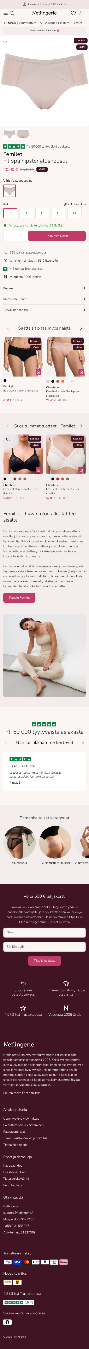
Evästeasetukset (14, 1172)
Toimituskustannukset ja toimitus (25, 1138)
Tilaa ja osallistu (44, 961)
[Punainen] (15, 479)
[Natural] (10, 479)
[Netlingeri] (44, 13)
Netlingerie (10, 1206)
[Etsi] (14, 13)
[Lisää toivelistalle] (5, 41)
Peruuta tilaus (12, 1185)
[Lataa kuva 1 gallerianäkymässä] (44, 81)
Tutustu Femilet (19, 598)
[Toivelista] (73, 13)
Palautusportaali (14, 1132)
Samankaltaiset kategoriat (44, 818)
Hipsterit (63, 23)
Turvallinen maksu (15, 310)
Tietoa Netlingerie (15, 1145)
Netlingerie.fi (19, 1336)
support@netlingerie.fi (18, 1213)
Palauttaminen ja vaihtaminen (23, 1125)
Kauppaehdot (12, 1165)
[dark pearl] (9, 191)
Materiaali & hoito (15, 299)
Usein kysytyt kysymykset (21, 1118)
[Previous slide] (5, 742)
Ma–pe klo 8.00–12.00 (18, 1219)
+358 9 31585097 (16, 1226)
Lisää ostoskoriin (57, 236)
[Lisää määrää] (23, 236)
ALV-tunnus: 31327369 (19, 1232)
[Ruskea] (57, 381)
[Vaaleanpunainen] (47, 381)
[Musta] (5, 380)
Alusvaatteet (27, 23)
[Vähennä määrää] (7, 236)
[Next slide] (83, 742)
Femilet (77, 23)
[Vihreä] (24, 479)
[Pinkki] (67, 381)
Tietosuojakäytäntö (16, 1179)
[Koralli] (62, 381)
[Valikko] (5, 13)
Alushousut (47, 23)
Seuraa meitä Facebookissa (21, 1093)
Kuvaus (8, 288)
